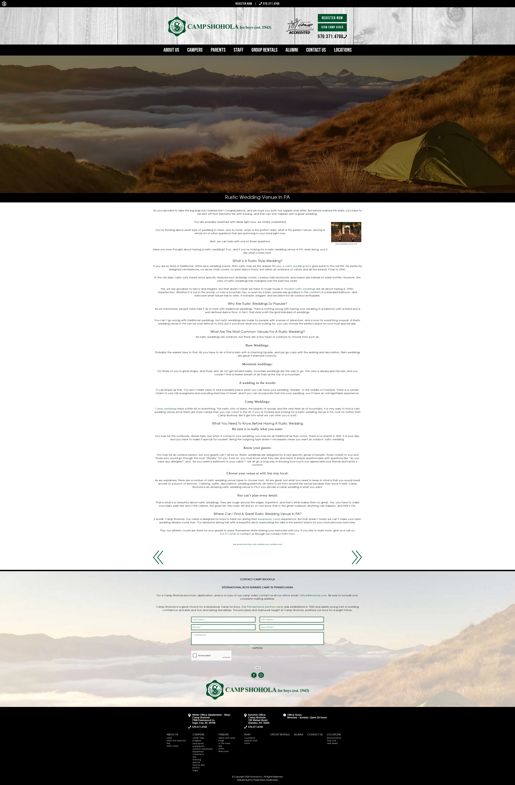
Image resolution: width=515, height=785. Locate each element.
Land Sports (198, 744)
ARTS (194, 757)
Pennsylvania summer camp (265, 607)
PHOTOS (196, 768)
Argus (195, 770)
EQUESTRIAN (198, 752)
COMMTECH (198, 754)
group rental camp (244, 544)
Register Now (244, 3)
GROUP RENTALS (264, 50)
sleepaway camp (269, 519)
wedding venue (276, 544)
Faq (168, 743)
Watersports (199, 746)
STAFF (238, 50)
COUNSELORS (249, 738)
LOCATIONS (343, 50)
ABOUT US (171, 50)
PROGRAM (197, 741)
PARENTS (218, 50)
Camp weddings (166, 409)
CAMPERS (195, 50)
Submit (257, 667)
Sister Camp (173, 746)
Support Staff (250, 741)
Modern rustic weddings (299, 289)
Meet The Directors (176, 741)
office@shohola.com (313, 595)
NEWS (169, 738)
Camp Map (198, 738)
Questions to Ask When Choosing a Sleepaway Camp (357, 557)
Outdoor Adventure (203, 749)
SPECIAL (196, 762)
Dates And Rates (226, 738)
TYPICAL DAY (199, 765)
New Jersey (332, 743)
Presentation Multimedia (265, 780)
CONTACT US (316, 50)
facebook (254, 675)
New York (331, 741)
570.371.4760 (271, 3)
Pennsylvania (334, 738)
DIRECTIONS (223, 751)
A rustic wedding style (297, 266)
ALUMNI (292, 50)
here (292, 534)
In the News (224, 743)
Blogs (221, 741)
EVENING (197, 760)
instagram (261, 675)
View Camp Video (332, 27)
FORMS (221, 749)
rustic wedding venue (261, 544)
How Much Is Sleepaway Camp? (158, 557)
